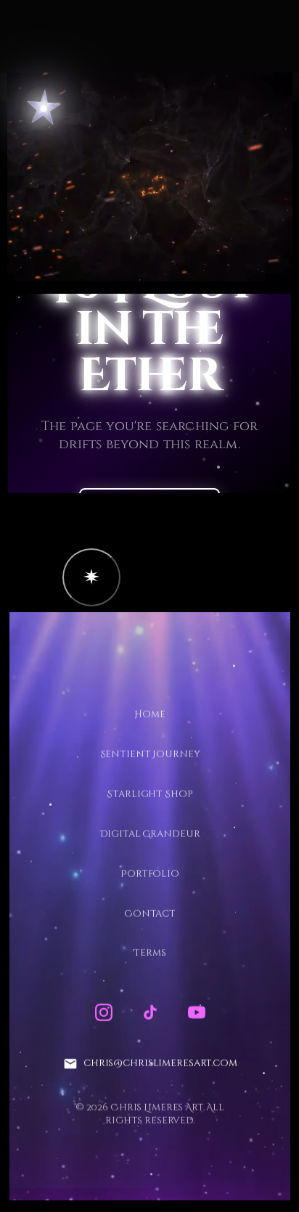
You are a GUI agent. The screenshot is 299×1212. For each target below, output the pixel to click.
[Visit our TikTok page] (149, 1012)
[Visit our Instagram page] (103, 1012)
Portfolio (149, 873)
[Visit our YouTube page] (195, 1012)
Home (149, 714)
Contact (149, 913)
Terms (149, 953)
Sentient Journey (149, 754)
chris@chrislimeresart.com (160, 1063)
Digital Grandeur (149, 833)
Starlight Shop (149, 793)
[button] (91, 577)
